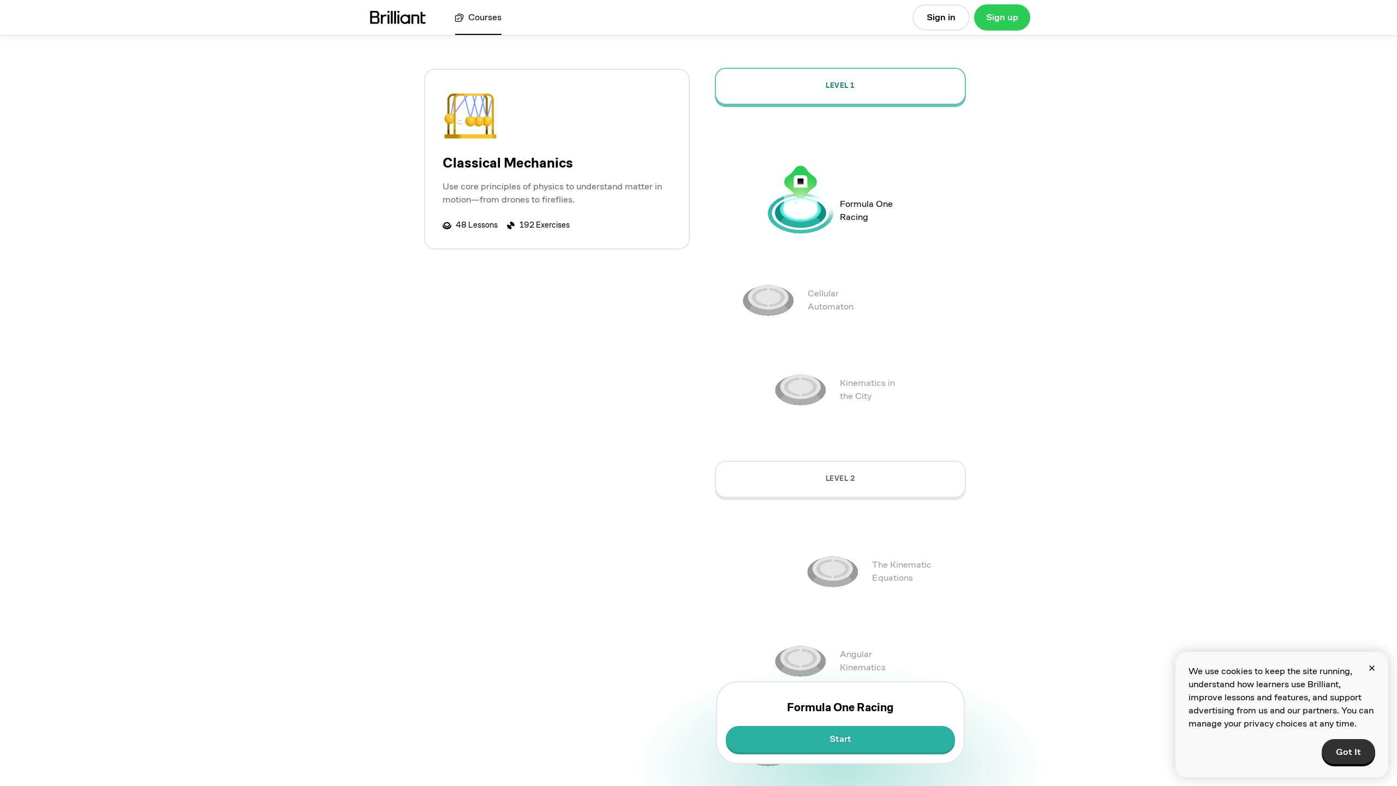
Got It (1348, 752)
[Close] (1372, 668)
